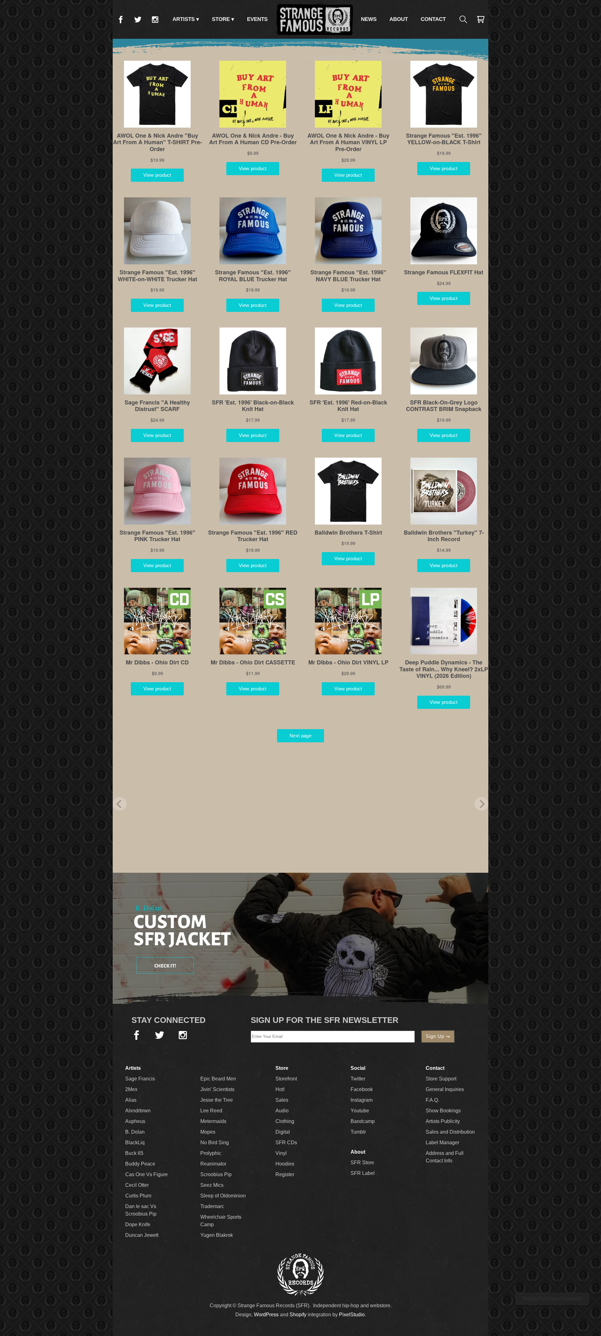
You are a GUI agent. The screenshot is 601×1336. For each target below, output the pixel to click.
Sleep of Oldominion (223, 1195)
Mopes (207, 1132)
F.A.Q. (432, 1100)
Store (221, 19)
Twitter (138, 19)
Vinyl (281, 1153)
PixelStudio (352, 1314)
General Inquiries (445, 1089)
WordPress (266, 1314)
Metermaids (213, 1121)
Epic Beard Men (218, 1078)
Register (284, 1174)
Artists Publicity (443, 1121)
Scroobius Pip (216, 1174)
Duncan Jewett (141, 1235)
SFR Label (363, 1173)
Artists (183, 19)
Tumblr (358, 1132)
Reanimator (213, 1163)
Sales (281, 1100)
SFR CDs (286, 1142)
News (369, 19)
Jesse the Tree (216, 1100)
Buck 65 (134, 1153)
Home (314, 19)
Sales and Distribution (450, 1132)
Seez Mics (211, 1185)
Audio (282, 1110)
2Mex (131, 1089)
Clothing (284, 1121)
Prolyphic (210, 1153)
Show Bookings (443, 1110)
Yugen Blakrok (216, 1235)
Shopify (298, 1314)
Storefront (286, 1078)
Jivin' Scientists (217, 1089)
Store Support (441, 1078)
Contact (433, 19)
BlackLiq (135, 1142)
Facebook (120, 19)
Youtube (360, 1110)
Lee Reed (211, 1110)
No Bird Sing (214, 1142)
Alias (130, 1100)
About (398, 19)
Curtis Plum (138, 1195)
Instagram (155, 19)
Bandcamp (363, 1121)
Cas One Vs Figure (146, 1174)
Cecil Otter (137, 1185)
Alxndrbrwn (138, 1110)
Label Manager (442, 1142)
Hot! (280, 1089)
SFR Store (362, 1162)
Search (463, 19)
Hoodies (284, 1163)
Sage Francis (140, 1078)
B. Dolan (135, 1132)
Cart (480, 19)
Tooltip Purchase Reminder (552, 1298)
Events (257, 19)
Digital (282, 1132)
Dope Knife (137, 1224)
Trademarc (212, 1206)
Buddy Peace (140, 1163)
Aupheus (135, 1121)
